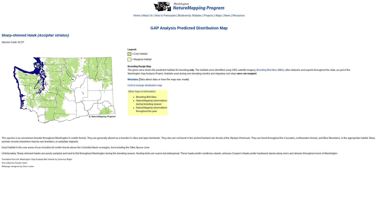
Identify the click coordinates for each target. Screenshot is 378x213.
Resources (239, 15)
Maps (219, 15)
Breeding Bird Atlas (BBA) (270, 70)
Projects (208, 15)
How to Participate (165, 15)
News (227, 15)
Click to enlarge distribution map (145, 85)
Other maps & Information (141, 91)
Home (136, 15)
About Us (147, 15)
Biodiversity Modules (190, 15)
